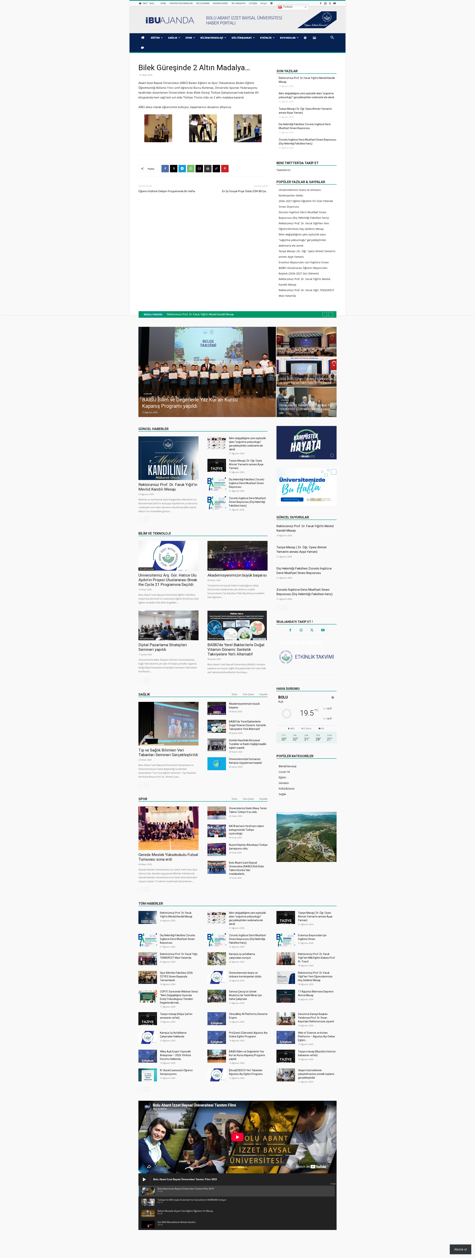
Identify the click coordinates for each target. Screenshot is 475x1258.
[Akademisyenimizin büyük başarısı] (237, 556)
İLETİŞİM (253, 3)
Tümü (234, 694)
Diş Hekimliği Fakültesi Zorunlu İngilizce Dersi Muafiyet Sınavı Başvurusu (305, 126)
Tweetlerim (283, 170)
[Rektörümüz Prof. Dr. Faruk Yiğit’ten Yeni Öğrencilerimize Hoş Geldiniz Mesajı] (285, 977)
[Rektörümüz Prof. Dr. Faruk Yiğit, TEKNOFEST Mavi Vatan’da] (147, 958)
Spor (142, 799)
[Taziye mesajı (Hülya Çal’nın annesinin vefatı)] (147, 1018)
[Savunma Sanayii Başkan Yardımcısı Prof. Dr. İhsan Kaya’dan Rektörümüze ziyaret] (285, 1018)
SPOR (189, 37)
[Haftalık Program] (306, 656)
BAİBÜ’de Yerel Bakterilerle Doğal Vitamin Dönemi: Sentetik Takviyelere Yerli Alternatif (235, 649)
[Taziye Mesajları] (143, 47)
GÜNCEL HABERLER (153, 429)
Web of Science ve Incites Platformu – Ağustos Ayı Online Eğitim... (316, 1036)
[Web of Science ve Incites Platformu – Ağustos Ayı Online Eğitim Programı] (285, 1037)
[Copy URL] (216, 168)
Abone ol (460, 1249)
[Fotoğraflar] (315, 37)
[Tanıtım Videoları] (305, 37)
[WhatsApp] (190, 168)
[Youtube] (334, 3)
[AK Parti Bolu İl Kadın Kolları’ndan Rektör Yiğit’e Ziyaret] (310, 342)
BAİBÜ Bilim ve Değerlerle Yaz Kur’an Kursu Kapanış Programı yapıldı (247, 1055)
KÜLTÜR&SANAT (242, 37)
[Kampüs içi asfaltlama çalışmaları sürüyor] (216, 958)
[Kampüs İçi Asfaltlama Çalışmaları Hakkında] (147, 1037)
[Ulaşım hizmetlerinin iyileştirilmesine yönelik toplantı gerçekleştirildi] (285, 1074)
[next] (330, 314)
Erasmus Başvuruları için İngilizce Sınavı (304, 262)
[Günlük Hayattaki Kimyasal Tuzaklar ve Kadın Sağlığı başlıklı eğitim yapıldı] (216, 744)
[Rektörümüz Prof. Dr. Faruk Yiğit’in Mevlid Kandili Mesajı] (168, 458)
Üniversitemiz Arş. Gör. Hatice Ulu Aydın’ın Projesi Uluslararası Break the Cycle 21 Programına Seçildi (167, 580)
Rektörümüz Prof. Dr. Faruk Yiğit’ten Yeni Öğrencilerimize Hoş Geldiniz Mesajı (315, 976)
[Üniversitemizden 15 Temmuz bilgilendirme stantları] (310, 402)
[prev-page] (140, 519)
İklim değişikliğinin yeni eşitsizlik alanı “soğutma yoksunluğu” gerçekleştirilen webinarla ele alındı (306, 95)
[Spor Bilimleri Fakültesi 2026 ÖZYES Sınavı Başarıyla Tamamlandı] (147, 977)
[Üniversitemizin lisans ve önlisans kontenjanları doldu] (216, 977)
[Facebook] (321, 3)
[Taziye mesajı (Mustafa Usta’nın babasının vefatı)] (285, 1056)
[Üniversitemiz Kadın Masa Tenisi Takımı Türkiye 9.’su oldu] (216, 812)
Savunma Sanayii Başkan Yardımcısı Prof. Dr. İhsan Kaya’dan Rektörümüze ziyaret (316, 1018)
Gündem (151, 394)
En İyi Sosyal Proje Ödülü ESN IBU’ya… (245, 191)
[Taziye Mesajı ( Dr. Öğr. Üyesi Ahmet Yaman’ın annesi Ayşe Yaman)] (216, 465)
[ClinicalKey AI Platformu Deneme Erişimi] (216, 1018)
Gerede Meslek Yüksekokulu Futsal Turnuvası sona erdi (168, 857)
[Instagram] (325, 3)
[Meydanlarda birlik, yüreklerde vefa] (310, 372)
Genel (287, 404)
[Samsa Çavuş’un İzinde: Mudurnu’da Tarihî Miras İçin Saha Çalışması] (216, 996)
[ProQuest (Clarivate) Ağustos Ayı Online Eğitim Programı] (216, 1037)
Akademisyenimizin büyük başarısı (237, 575)
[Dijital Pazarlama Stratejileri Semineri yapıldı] (168, 625)
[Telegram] (182, 168)
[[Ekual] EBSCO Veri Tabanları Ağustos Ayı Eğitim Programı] (216, 1074)
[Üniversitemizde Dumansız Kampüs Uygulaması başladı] (216, 763)
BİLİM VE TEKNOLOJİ (154, 533)
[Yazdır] (208, 168)
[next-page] (146, 519)
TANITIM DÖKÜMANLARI (181, 3)
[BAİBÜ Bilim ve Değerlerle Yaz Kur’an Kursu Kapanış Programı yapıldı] (216, 1056)
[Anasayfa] (143, 37)
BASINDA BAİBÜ (220, 3)
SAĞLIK (172, 37)
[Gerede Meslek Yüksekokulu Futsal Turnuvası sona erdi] (168, 828)
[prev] (324, 314)
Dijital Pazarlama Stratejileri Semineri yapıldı (162, 647)
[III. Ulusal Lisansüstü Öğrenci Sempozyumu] (147, 1074)
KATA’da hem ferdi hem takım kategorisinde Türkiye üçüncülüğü (246, 830)
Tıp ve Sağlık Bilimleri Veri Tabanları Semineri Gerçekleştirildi (168, 752)
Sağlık (144, 694)
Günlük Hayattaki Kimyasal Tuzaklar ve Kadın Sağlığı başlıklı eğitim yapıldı (247, 744)
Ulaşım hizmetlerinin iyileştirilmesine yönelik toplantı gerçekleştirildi (316, 1074)
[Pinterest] (225, 168)
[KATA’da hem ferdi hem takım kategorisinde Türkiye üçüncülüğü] (216, 830)
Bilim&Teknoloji (147, 569)
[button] (332, 38)
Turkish (287, 6)
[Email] (199, 168)
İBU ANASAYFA (238, 3)
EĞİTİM (155, 37)
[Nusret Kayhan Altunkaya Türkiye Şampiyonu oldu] (216, 849)
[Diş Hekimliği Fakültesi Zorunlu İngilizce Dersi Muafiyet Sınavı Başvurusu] (216, 484)
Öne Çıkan (248, 694)
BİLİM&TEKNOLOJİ (211, 37)
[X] (330, 3)
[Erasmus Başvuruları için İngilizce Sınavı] (285, 939)
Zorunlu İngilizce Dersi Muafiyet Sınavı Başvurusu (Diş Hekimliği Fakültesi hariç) (307, 141)
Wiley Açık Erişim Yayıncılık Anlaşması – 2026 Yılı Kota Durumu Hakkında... (175, 1055)
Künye (264, 3)
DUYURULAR (288, 37)
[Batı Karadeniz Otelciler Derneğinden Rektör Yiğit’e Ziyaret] (210, 372)
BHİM (163, 3)
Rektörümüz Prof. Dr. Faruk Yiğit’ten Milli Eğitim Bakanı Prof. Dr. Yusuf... (316, 958)
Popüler (263, 694)
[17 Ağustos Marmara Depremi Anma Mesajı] (285, 996)
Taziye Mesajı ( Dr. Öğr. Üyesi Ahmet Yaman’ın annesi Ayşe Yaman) (305, 110)
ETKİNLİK (266, 37)
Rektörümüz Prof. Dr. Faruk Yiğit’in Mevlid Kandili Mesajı (307, 80)
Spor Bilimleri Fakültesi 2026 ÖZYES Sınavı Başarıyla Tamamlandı (176, 976)
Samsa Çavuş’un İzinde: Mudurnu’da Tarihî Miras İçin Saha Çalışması (245, 995)
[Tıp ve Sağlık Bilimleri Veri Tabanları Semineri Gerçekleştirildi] (168, 724)
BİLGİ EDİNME (202, 3)
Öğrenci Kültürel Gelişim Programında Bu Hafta (166, 191)
